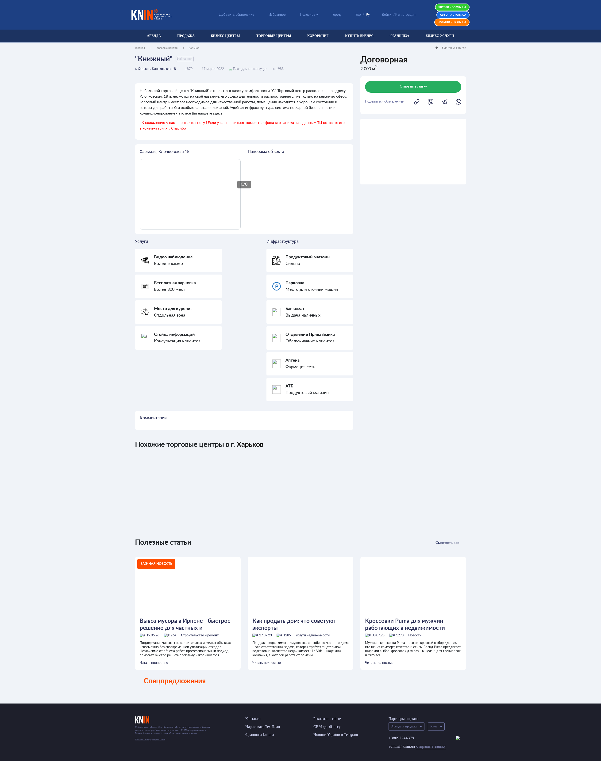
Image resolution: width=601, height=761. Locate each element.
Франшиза (399, 36)
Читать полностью (154, 663)
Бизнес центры (225, 36)
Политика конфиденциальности (150, 739)
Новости (414, 635)
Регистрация (405, 14)
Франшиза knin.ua (259, 735)
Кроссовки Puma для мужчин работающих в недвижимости (405, 624)
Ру (368, 14)
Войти (386, 14)
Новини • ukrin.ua (452, 22)
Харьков (194, 47)
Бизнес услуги (440, 36)
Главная (140, 47)
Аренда (154, 36)
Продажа (186, 36)
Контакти (253, 719)
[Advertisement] (413, 151)
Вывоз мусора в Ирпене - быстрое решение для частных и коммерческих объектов (185, 624)
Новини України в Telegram (335, 735)
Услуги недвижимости (313, 635)
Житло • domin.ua (452, 7)
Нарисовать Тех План (262, 727)
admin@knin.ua (417, 746)
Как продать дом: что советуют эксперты (294, 624)
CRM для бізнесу (327, 727)
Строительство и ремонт (200, 635)
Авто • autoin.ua (453, 14)
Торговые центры (273, 36)
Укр (358, 14)
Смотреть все (447, 543)
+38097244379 (401, 738)
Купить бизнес (359, 36)
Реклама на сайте (327, 719)
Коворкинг (318, 36)
